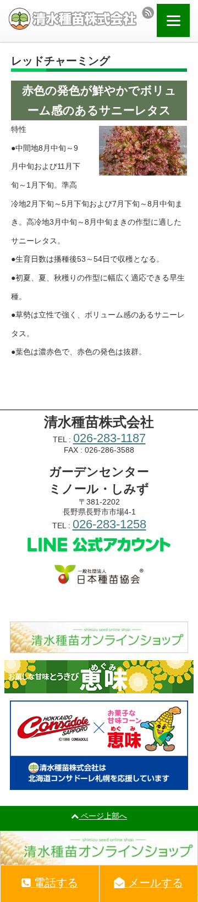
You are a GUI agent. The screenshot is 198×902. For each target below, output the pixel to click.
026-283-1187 (109, 438)
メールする (154, 883)
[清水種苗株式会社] (72, 19)
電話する (54, 883)
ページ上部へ (103, 815)
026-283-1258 (109, 524)
